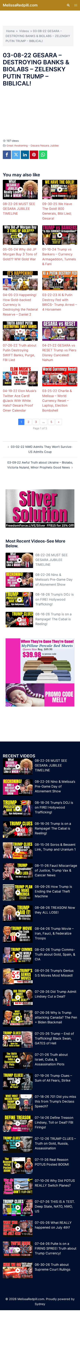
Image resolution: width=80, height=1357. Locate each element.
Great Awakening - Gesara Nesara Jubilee (33, 145)
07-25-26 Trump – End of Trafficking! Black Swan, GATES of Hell (54, 1038)
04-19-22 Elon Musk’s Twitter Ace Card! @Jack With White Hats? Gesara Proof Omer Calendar (19, 400)
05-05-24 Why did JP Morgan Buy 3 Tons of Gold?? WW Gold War (20, 254)
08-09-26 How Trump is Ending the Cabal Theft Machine (53, 891)
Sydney (40, 1304)
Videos (24, 31)
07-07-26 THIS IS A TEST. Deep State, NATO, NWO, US (55, 1206)
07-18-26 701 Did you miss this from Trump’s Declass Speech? (55, 1101)
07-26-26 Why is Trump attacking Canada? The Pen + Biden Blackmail (56, 1017)
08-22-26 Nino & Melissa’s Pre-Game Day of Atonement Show (54, 579)
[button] (68, 5)
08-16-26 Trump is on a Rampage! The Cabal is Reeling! (53, 619)
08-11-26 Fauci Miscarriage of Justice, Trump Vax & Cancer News (56, 870)
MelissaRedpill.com (20, 5)
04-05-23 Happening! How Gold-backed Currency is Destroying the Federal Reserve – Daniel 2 (20, 304)
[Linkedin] (25, 155)
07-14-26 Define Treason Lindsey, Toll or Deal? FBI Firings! (54, 1122)
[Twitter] (16, 155)
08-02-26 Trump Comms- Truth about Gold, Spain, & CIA (55, 954)
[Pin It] (34, 155)
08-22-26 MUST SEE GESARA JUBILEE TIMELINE (19, 209)
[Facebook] (7, 155)
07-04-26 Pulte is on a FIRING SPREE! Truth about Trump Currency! (55, 1248)
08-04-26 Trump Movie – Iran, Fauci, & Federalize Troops (54, 933)
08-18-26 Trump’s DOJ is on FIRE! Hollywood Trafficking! (54, 599)
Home (10, 31)
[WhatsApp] (43, 155)
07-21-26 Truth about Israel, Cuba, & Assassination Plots (51, 1059)
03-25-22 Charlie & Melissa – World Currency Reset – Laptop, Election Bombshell (57, 400)
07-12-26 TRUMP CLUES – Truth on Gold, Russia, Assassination (55, 1143)
